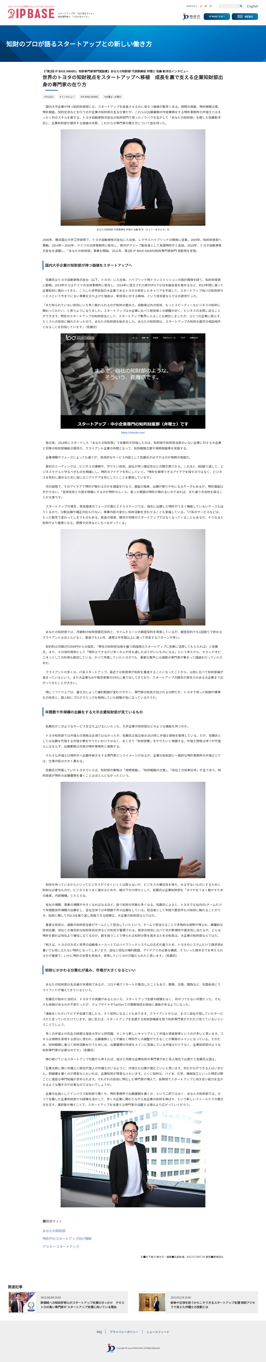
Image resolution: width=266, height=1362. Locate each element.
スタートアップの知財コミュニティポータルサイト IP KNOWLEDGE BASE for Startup (31, 11)
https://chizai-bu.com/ (133, 432)
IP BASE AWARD (90, 96)
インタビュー (67, 96)
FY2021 (49, 96)
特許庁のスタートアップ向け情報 (67, 1238)
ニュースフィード (157, 1332)
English (252, 6)
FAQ (99, 1332)
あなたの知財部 (54, 1230)
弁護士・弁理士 (113, 96)
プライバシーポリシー (124, 1332)
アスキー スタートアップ (61, 1246)
